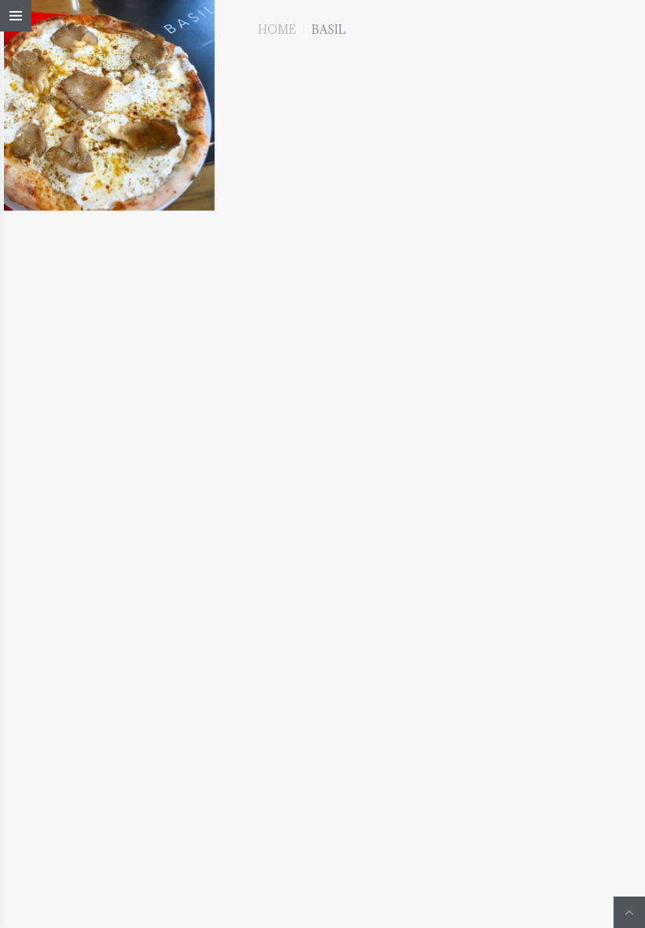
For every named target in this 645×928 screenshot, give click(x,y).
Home (277, 29)
